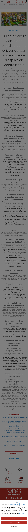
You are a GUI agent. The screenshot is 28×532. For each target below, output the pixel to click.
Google (19, 503)
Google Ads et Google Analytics (17, 504)
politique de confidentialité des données (16, 514)
